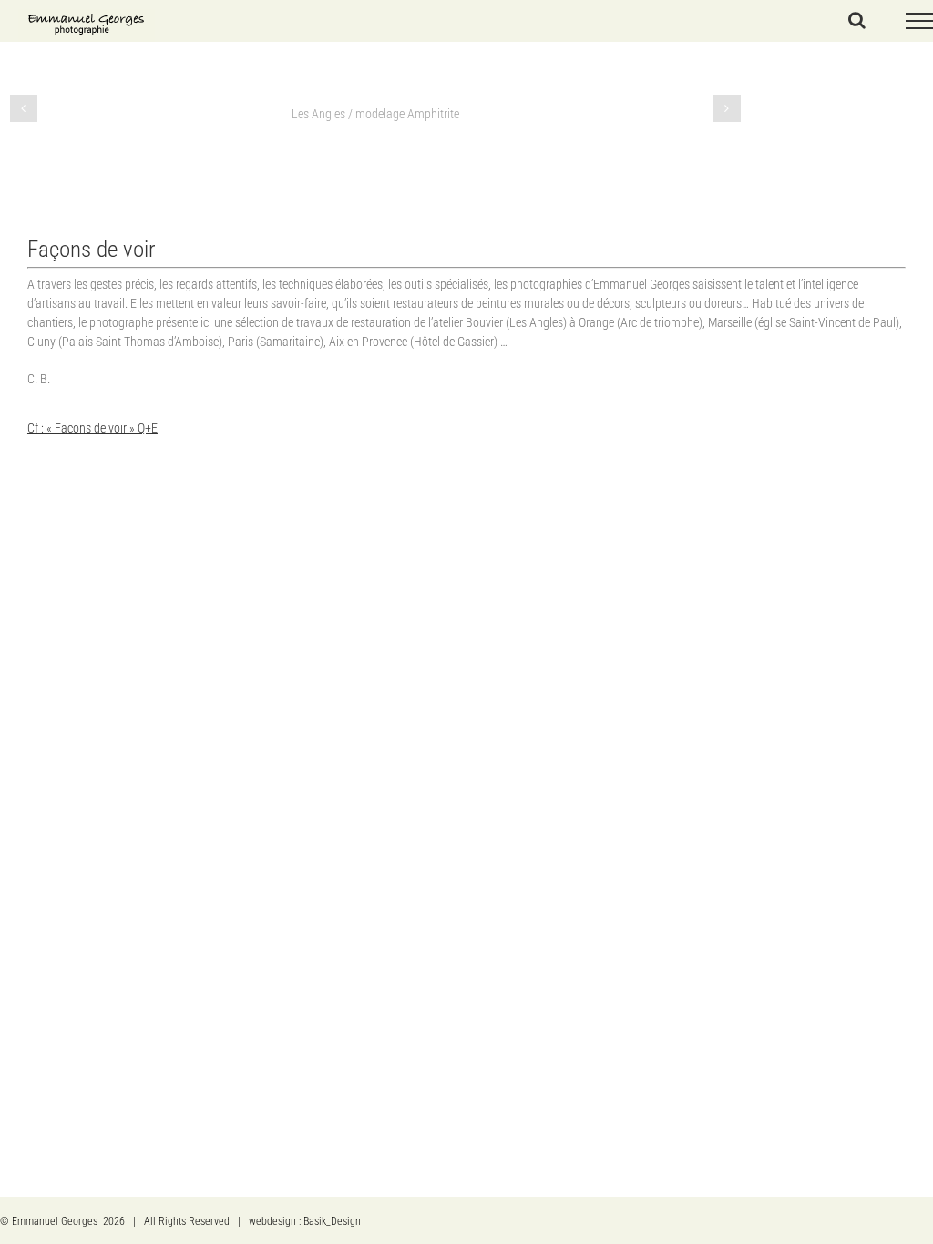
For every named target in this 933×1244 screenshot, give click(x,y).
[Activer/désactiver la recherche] (857, 20)
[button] (23, 108)
